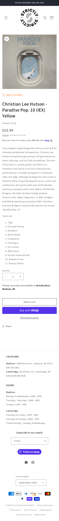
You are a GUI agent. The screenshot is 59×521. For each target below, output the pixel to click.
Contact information (45, 505)
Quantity (6, 270)
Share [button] (8, 326)
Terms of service (30, 510)
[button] (6, 17)
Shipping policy (45, 510)
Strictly (15, 505)
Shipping (5, 135)
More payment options (29, 317)
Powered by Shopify (26, 505)
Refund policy (40, 515)
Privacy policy (15, 510)
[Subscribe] (44, 441)
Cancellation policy (24, 515)
